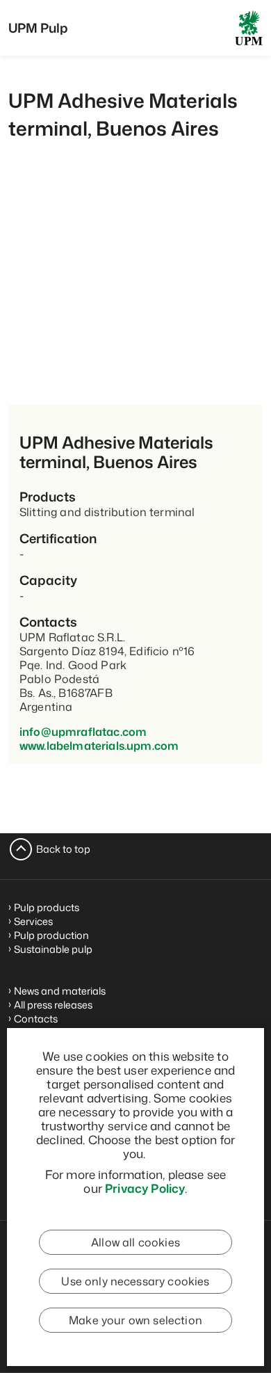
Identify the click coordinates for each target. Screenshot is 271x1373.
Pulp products (46, 907)
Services (33, 921)
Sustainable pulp (53, 949)
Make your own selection (135, 1320)
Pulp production (51, 935)
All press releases (53, 1004)
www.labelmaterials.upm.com (99, 745)
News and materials (60, 990)
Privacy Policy (145, 1188)
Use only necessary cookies (135, 1281)
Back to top (63, 849)
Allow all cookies (135, 1242)
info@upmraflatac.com (83, 731)
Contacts (36, 1018)
